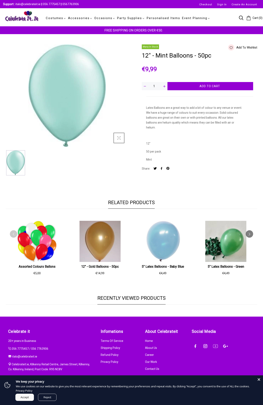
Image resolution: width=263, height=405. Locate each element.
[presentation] (13, 234)
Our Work (151, 361)
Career (149, 354)
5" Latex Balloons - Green (226, 266)
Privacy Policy (109, 361)
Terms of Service (112, 341)
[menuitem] (55, 18)
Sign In (222, 4)
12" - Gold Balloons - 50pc (100, 266)
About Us (151, 347)
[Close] (259, 379)
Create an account (244, 4)
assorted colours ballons (37, 266)
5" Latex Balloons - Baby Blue (163, 266)
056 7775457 (52, 4)
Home (149, 341)
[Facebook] (161, 168)
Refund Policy (110, 354)
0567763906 (70, 4)
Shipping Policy (110, 347)
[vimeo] (168, 168)
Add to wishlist (246, 47)
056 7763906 (39, 348)
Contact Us (152, 368)
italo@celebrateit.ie (27, 4)
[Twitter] (155, 168)
